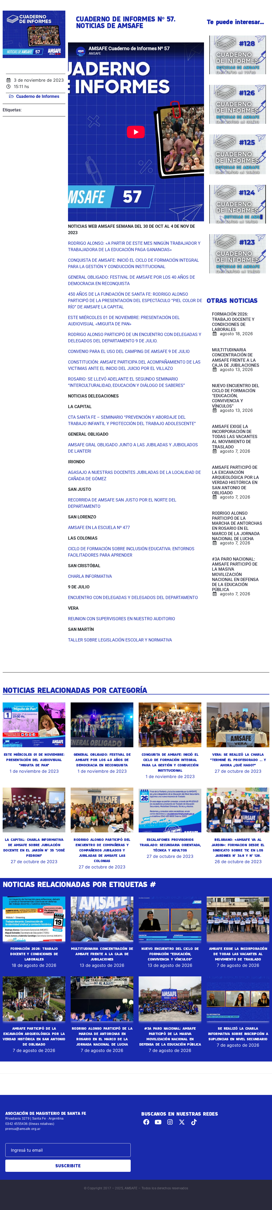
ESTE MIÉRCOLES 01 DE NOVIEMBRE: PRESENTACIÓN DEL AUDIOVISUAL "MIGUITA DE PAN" (34, 759)
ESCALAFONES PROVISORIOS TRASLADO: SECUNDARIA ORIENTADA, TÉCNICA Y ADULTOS (170, 845)
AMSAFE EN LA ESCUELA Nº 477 (99, 527)
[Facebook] (146, 1122)
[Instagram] (170, 1122)
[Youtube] (158, 1122)
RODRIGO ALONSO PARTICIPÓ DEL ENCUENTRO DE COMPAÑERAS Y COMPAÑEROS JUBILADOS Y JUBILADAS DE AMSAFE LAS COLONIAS (102, 850)
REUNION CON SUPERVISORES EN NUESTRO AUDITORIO (121, 618)
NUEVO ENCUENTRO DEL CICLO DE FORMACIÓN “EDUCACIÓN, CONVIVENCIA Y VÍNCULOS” (169, 954)
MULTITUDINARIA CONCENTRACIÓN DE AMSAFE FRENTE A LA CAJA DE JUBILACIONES (102, 954)
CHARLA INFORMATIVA (90, 576)
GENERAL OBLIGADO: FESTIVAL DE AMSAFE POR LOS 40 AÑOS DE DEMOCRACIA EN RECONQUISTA (102, 759)
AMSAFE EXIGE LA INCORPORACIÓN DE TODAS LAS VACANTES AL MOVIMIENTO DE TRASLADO (238, 954)
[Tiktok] (194, 1122)
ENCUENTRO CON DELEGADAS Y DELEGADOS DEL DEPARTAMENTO (133, 597)
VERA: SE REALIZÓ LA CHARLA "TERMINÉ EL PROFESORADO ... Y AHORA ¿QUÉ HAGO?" (238, 759)
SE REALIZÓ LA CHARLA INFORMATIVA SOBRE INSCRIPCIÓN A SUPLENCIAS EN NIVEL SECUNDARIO (238, 1033)
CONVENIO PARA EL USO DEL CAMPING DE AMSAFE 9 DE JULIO (129, 351)
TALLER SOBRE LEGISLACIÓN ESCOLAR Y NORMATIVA (120, 640)
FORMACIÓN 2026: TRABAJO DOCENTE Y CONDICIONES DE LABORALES (34, 954)
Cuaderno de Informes (37, 96)
